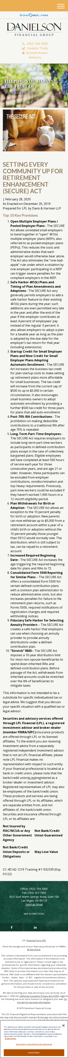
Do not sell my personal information (42, 1001)
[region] (34, 1039)
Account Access (37, 53)
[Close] (63, 1025)
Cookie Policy (10, 1038)
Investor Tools (37, 48)
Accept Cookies (34, 1053)
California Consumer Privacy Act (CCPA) (39, 996)
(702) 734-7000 (37, 44)
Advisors (35, 57)
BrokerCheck (33, 949)
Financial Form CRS (36, 940)
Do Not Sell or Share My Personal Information (34, 1044)
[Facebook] (11, 927)
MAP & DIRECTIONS (34, 913)
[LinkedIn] (35, 927)
